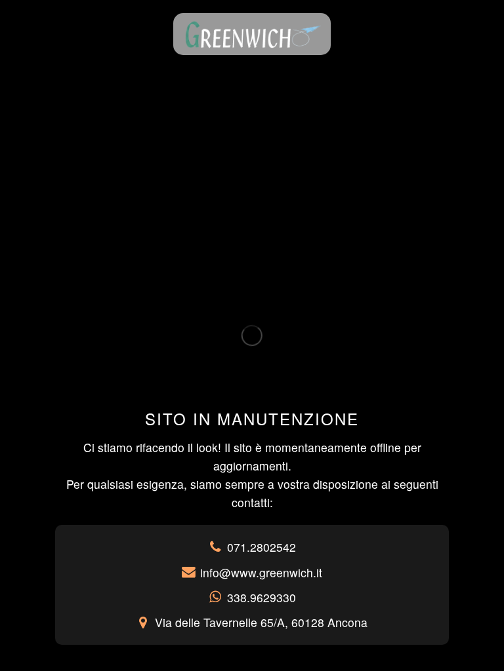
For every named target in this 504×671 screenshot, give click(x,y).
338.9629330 (261, 597)
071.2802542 (261, 547)
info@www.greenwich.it (261, 572)
